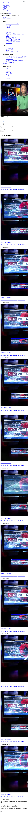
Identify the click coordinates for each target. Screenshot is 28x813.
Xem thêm (3, 137)
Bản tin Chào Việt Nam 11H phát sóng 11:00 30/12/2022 (13, 410)
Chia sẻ (2, 131)
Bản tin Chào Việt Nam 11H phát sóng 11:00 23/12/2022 (13, 741)
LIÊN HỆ (5, 79)
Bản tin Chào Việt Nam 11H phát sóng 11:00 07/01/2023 (13, 189)
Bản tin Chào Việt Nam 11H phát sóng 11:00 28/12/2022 (13, 520)
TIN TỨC (5, 63)
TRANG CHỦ (6, 17)
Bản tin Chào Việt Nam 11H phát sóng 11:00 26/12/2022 (13, 631)
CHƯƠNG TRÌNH (7, 18)
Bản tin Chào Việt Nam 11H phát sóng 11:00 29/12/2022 (13, 465)
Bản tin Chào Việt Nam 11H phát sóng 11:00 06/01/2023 (13, 244)
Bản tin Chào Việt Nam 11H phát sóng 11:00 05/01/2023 (13, 300)
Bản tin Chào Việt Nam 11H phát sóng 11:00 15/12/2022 (13, 796)
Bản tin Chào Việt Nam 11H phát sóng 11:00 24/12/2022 (13, 686)
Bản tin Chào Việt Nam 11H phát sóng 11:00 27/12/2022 (13, 576)
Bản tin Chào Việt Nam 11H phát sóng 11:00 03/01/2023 (13, 355)
